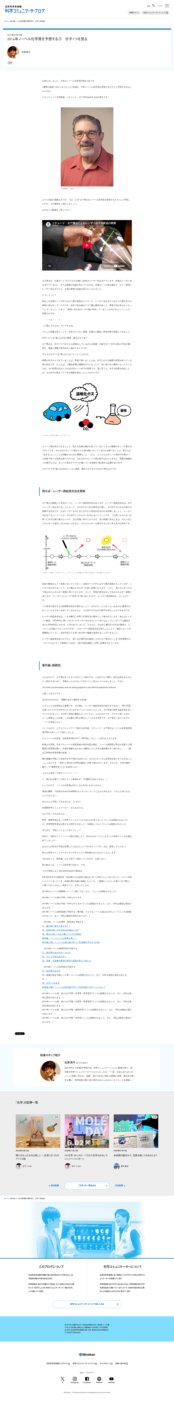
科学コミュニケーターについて (154, 13)
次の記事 (119, 1186)
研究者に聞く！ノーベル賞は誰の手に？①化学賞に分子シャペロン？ (73, 987)
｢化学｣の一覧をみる (87, 1186)
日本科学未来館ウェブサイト (57, 1364)
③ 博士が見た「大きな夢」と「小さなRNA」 (62, 934)
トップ (6, 21)
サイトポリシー (105, 1364)
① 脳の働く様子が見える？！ (56, 925)
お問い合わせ (120, 1364)
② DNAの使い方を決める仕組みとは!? (60, 930)
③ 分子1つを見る (51, 983)
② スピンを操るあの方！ (54, 956)
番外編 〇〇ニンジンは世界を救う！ (59, 938)
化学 (10, 63)
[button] (151, 4)
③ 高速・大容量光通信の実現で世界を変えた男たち (66, 960)
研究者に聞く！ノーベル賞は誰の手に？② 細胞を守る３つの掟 (71, 942)
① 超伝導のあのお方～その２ (56, 952)
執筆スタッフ (134, 13)
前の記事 (55, 1186)
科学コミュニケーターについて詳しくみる (87, 1304)
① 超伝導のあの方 (51, 970)
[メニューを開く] (163, 4)
